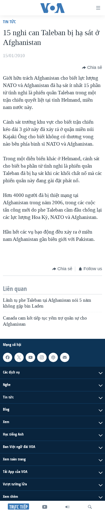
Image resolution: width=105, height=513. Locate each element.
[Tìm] (90, 507)
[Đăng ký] (64, 357)
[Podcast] (53, 357)
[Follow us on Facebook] (7, 357)
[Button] (92, 67)
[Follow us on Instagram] (41, 357)
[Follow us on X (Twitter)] (19, 357)
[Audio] (67, 507)
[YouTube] (44, 507)
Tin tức (9, 21)
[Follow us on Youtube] (30, 357)
